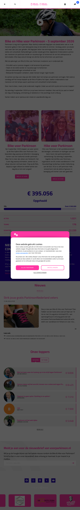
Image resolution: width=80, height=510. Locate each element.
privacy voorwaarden (22, 253)
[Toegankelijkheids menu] (77, 2)
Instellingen (52, 268)
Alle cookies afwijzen (40, 272)
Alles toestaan (27, 268)
